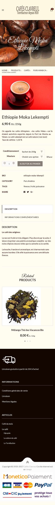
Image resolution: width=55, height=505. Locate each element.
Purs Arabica (29, 69)
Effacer (49, 156)
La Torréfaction (9, 442)
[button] (49, 78)
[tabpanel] (27, 311)
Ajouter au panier (30, 162)
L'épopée (7, 432)
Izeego (29, 468)
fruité (32, 185)
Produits (11, 69)
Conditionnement (11, 150)
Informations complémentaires (22, 216)
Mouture (11, 155)
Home (3, 69)
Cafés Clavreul (30, 465)
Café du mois (7, 422)
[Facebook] (2, 373)
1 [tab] (25, 340)
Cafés (19, 69)
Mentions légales (9, 400)
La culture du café (10, 437)
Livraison (6, 395)
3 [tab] (30, 340)
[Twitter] (7, 373)
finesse (27, 185)
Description (11, 208)
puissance (40, 185)
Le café (5, 428)
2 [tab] (27, 340)
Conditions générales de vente (15, 389)
